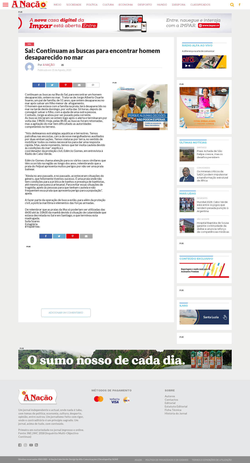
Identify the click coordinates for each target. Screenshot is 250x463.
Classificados (200, 4)
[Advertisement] (66, 276)
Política (91, 4)
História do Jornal (176, 413)
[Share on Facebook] (38, 84)
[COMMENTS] (93, 84)
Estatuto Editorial (176, 406)
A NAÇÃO (49, 64)
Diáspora (178, 4)
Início (57, 4)
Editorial (170, 403)
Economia (126, 4)
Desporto (145, 4)
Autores (170, 396)
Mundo (162, 4)
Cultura (108, 4)
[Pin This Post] (65, 84)
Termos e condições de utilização (212, 460)
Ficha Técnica (173, 410)
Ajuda (138, 460)
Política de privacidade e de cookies (166, 460)
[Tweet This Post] (52, 84)
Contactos (171, 399)
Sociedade (73, 4)
